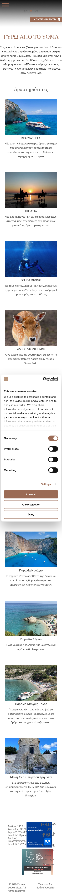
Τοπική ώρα (48, 864)
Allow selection (31, 504)
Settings (46, 484)
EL (30, 11)
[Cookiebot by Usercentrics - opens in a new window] (43, 379)
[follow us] (44, 834)
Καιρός (48, 855)
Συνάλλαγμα (48, 860)
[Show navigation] (5, 5)
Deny (31, 514)
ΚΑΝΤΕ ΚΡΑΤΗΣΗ (45, 19)
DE (36, 11)
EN (25, 11)
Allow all (31, 494)
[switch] (53, 449)
